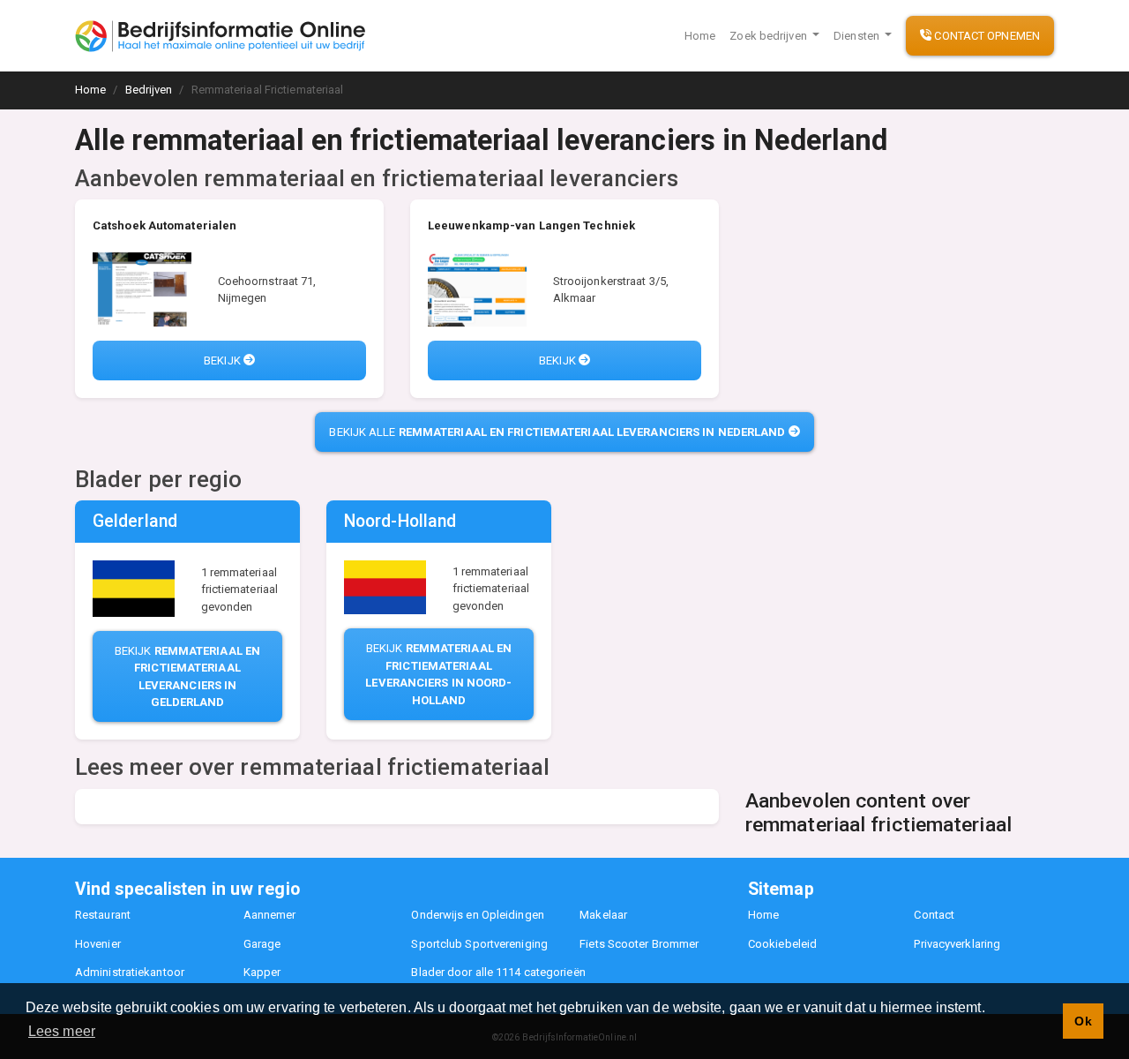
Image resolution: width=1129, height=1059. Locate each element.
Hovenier (98, 943)
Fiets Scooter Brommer (639, 943)
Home (699, 35)
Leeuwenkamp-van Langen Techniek (531, 225)
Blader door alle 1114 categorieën (498, 972)
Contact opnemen (985, 35)
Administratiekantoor (129, 972)
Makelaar (603, 914)
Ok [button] (1082, 1021)
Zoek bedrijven (769, 35)
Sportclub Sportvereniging (479, 943)
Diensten (858, 35)
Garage (262, 943)
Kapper (262, 972)
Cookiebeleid (782, 943)
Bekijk (223, 360)
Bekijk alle (557, 432)
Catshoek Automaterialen (164, 225)
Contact (934, 914)
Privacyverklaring (957, 943)
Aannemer (269, 914)
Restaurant (103, 914)
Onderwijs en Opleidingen (477, 914)
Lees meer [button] (61, 1031)
